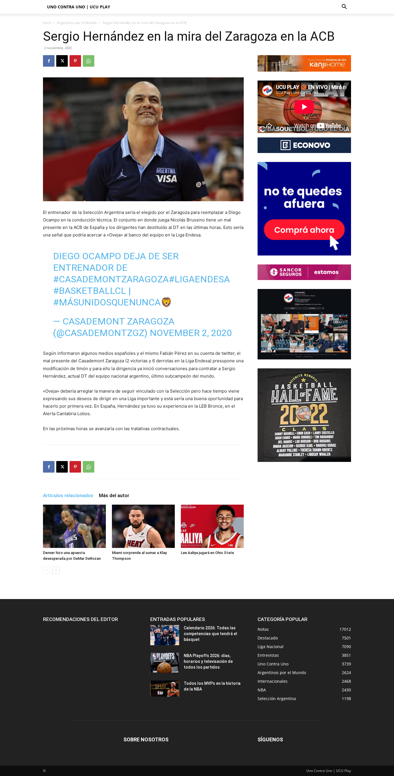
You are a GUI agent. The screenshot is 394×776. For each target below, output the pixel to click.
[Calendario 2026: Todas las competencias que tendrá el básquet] (164, 635)
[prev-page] (46, 570)
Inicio (47, 22)
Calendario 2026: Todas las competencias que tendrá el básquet (210, 634)
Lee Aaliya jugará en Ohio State (207, 553)
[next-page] (55, 570)
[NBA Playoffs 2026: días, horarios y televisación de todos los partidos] (164, 663)
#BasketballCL (89, 290)
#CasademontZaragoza (111, 279)
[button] (344, 7)
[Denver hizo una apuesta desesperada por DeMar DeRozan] (74, 526)
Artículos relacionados (68, 495)
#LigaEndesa (199, 279)
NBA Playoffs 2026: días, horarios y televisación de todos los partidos (208, 661)
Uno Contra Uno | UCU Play (78, 7)
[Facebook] (49, 61)
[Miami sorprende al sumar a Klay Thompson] (143, 526)
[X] (62, 61)
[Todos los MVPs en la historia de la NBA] (164, 688)
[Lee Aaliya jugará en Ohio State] (212, 526)
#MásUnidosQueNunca (107, 302)
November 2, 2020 (191, 332)
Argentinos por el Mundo (77, 22)
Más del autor (114, 495)
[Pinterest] (75, 61)
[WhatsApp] (88, 61)
